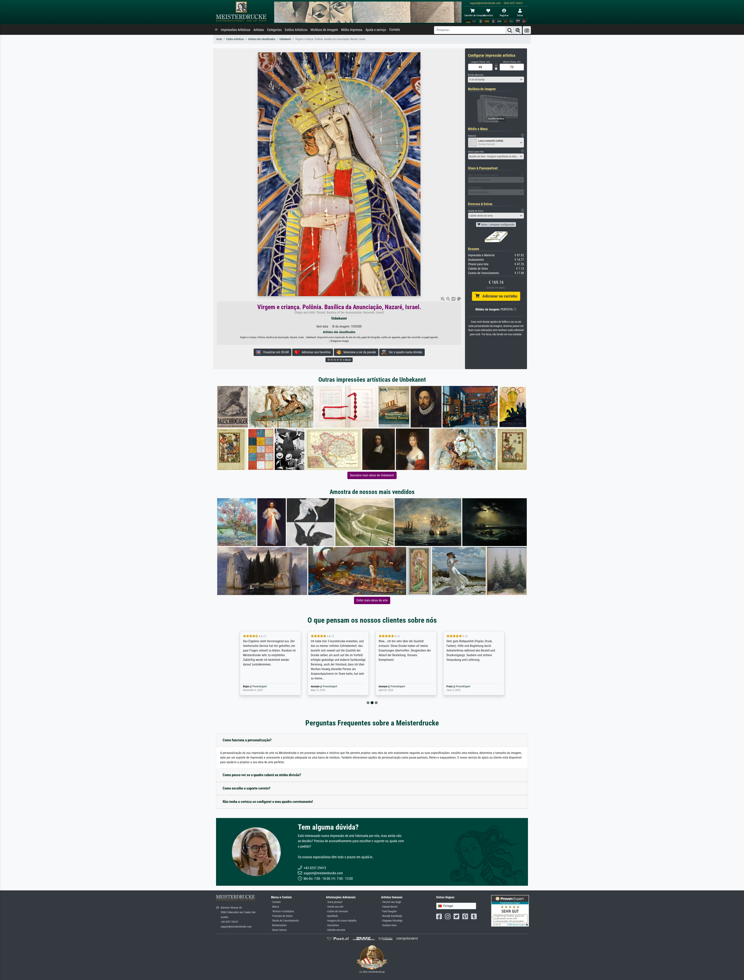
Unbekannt (285, 39)
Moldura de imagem (324, 30)
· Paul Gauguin (389, 911)
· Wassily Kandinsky (391, 916)
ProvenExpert (262, 686)
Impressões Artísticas (235, 30)
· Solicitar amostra (335, 930)
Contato (394, 30)
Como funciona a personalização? (247, 740)
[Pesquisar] (510, 30)
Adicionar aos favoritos (315, 352)
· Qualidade (332, 916)
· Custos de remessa (337, 911)
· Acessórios (332, 925)
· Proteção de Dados (282, 916)
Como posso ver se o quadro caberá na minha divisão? (262, 775)
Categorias (274, 30)
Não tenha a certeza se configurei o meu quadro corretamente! (268, 801)
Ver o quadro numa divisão (404, 352)
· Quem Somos (279, 930)
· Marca (275, 906)
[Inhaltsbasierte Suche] (518, 30)
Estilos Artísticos (296, 30)
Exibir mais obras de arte (372, 600)
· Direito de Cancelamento (285, 920)
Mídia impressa (351, 30)
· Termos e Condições (282, 911)
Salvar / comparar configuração (497, 224)
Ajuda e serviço (375, 30)
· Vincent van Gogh (391, 902)
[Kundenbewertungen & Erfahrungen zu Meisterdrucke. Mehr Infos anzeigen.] (510, 910)
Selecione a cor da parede (358, 352)
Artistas (258, 30)
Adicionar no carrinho (498, 296)
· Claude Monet (389, 906)
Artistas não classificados (261, 39)
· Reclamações (279, 925)
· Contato (276, 902)
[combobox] (496, 79)
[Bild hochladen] (527, 30)
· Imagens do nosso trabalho (341, 920)
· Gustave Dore (389, 925)
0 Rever (347, 359)
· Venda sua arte (335, 906)
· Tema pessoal (334, 902)
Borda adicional (475, 74)
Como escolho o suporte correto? (246, 788)
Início (219, 39)
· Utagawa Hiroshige (392, 920)
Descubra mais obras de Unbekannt (372, 475)
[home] (216, 29)
